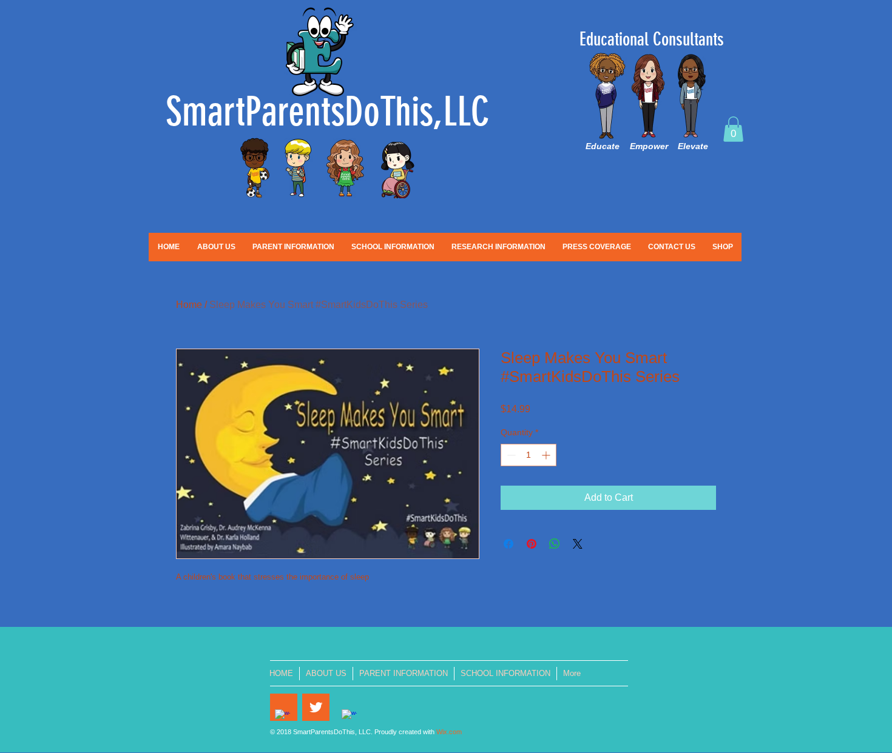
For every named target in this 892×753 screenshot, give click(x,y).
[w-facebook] (282, 717)
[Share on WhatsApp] (554, 544)
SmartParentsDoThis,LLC (328, 112)
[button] (733, 129)
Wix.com (449, 731)
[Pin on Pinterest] (531, 544)
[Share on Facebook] (508, 544)
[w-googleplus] (349, 717)
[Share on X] (577, 544)
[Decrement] (510, 455)
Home (189, 305)
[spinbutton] (528, 455)
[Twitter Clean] (315, 707)
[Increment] (547, 455)
